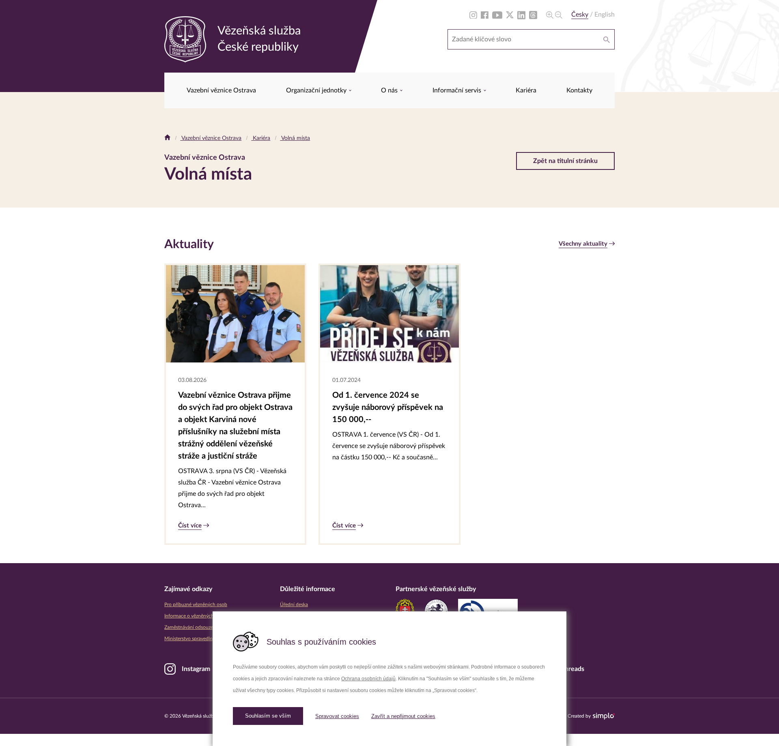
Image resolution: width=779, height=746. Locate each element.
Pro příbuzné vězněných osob (195, 604)
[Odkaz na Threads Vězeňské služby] (533, 14)
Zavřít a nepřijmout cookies (403, 716)
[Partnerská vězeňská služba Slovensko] (405, 611)
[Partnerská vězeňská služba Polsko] (488, 611)
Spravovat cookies (337, 716)
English (604, 14)
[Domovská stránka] (167, 138)
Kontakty (579, 90)
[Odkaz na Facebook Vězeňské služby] (484, 14)
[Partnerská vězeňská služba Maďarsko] (436, 611)
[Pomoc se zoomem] (554, 14)
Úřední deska (294, 604)
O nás (390, 90)
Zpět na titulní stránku (565, 161)
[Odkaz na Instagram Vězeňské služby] (473, 14)
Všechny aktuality (583, 244)
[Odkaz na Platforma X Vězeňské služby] (510, 14)
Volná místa (295, 138)
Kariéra (526, 90)
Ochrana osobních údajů (368, 679)
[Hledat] (606, 39)
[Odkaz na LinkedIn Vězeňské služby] (521, 14)
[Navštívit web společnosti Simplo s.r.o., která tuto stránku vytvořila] (604, 716)
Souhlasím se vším (268, 716)
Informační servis (458, 90)
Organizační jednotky (317, 90)
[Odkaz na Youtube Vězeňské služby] (497, 14)
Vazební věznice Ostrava (221, 90)
